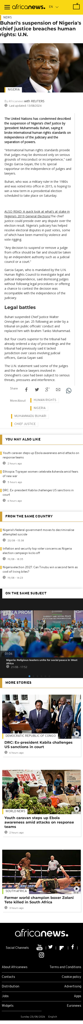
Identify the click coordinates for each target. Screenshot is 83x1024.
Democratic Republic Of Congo (31, 736)
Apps (77, 996)
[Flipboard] (62, 947)
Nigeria (14, 89)
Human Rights (45, 400)
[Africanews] (28, 7)
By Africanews (13, 101)
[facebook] (72, 947)
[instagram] (41, 954)
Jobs (5, 996)
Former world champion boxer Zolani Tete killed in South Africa (39, 900)
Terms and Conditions (65, 967)
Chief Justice (25, 424)
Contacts (8, 977)
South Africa (16, 891)
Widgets (8, 1006)
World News (15, 811)
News (7, 17)
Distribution (10, 986)
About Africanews (14, 967)
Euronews (74, 1006)
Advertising (72, 986)
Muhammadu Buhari (30, 416)
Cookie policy (71, 977)
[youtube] (40, 947)
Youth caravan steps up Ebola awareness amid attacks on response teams (39, 822)
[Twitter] (51, 947)
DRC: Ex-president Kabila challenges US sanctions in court (38, 744)
